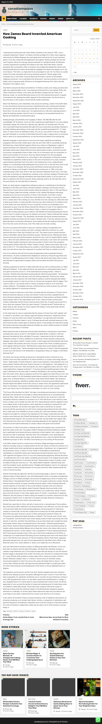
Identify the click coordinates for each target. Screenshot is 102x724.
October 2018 (77, 296)
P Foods (91, 506)
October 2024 (77, 136)
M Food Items (89, 473)
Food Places (94, 449)
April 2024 (76, 156)
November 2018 (78, 293)
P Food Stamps (78, 509)
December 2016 (78, 299)
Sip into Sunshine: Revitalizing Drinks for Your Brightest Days (88, 704)
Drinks (60, 19)
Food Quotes (78, 473)
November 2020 (78, 286)
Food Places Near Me (80, 453)
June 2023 (76, 189)
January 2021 (77, 280)
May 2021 (76, 267)
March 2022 (76, 237)
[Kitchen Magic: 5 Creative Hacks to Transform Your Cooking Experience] (35, 639)
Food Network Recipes (81, 426)
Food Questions (90, 466)
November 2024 (78, 133)
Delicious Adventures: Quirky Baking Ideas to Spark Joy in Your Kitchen (62, 705)
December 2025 (78, 94)
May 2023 (76, 192)
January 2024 (77, 166)
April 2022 (76, 234)
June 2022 (76, 228)
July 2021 (76, 260)
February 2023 (77, 202)
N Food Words (91, 489)
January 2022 (77, 244)
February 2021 (77, 277)
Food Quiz (88, 469)
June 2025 (76, 110)
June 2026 (76, 88)
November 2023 (78, 172)
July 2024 (76, 146)
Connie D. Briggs (18, 45)
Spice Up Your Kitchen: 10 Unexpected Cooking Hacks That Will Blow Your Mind (11, 658)
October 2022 (77, 215)
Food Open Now (79, 439)
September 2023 (78, 179)
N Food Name (78, 483)
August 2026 (77, 84)
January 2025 (77, 127)
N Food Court (89, 476)
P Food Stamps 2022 (80, 512)
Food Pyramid (91, 463)
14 (90, 54)
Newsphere (54, 722)
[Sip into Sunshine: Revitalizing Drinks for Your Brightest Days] (89, 687)
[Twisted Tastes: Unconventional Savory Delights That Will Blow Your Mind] (38, 687)
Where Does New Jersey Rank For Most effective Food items (53, 617)
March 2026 (76, 91)
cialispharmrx (77, 525)
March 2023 (76, 198)
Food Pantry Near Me (80, 449)
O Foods (76, 499)
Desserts (33, 19)
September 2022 (78, 218)
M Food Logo (78, 476)
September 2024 (78, 140)
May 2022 (76, 231)
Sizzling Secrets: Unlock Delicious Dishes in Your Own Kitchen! (57, 657)
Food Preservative (79, 459)
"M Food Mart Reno (80, 420)
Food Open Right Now (80, 443)
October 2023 (77, 176)
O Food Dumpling (79, 492)
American (9, 611)
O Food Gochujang (79, 496)
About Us (69, 19)
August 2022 (77, 221)
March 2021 (76, 273)
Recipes (43, 19)
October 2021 (77, 251)
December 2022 (78, 208)
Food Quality (78, 466)
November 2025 (78, 97)
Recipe (92, 512)
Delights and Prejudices (43, 465)
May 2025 (76, 114)
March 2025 (76, 120)
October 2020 (77, 290)
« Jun (74, 72)
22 (94, 58)
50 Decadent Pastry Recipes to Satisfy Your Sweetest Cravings (12, 704)
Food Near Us (93, 423)
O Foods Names (79, 502)
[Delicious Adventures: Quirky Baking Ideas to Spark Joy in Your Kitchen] (63, 687)
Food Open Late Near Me (81, 433)
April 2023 (76, 195)
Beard (15, 611)
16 (97, 54)
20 (86, 58)
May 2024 (76, 153)
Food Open (94, 426)
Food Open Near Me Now (81, 436)
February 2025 (77, 123)
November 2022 (78, 211)
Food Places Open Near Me (82, 456)
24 (75, 62)
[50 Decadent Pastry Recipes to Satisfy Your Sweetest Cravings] (13, 687)
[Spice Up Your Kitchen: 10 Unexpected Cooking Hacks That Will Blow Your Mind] (12, 639)
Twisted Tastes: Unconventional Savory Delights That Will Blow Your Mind (38, 705)
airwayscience (78, 528)
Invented (27, 611)
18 (78, 58)
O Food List (91, 496)
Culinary (23, 19)
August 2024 (77, 143)
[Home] (4, 18)
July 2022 (76, 224)
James (33, 611)
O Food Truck (91, 502)
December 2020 (78, 283)
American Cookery (15, 559)
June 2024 (76, 149)
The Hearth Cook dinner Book (37, 334)
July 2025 (76, 107)
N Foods (87, 483)
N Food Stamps (78, 489)
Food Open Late (79, 430)
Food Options (78, 446)
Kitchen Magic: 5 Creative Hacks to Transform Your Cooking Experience (34, 657)
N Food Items (78, 479)
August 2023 (77, 182)
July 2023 (76, 185)
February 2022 (77, 241)
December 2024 (78, 130)
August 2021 (77, 257)
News (74, 328)
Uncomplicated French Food (24, 481)
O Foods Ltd (85, 499)
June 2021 (76, 264)
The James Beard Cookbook (40, 463)
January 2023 (77, 205)
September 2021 (78, 254)
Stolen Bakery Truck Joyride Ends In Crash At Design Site (18, 617)
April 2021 (76, 270)
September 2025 (78, 101)
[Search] (99, 19)
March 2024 (76, 159)
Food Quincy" (78, 469)
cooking (21, 611)
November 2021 (78, 247)
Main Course (12, 19)
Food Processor (79, 463)
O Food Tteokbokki (80, 506)
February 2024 (77, 162)
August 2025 (77, 104)
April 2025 (76, 117)
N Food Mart (89, 479)
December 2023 (78, 169)
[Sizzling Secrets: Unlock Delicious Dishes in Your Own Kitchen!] (59, 639)
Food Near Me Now (80, 423)
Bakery (52, 19)
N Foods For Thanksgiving (82, 486)
